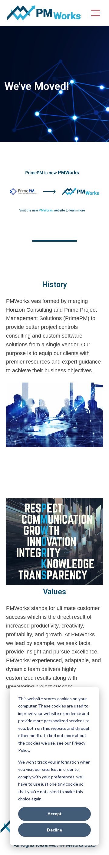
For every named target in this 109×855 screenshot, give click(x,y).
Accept (55, 813)
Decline (54, 829)
